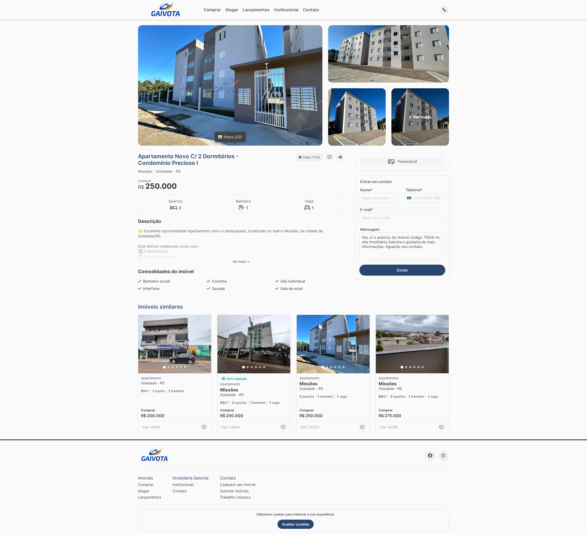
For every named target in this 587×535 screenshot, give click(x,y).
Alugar (231, 9)
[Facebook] (430, 455)
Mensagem (369, 229)
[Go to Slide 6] (185, 367)
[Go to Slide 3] (173, 367)
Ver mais (239, 261)
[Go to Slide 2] (168, 367)
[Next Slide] (206, 344)
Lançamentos (256, 9)
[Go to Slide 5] (181, 367)
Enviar (402, 270)
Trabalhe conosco (235, 497)
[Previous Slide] (143, 344)
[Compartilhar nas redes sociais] (340, 157)
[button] (174, 344)
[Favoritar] (329, 157)
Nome (366, 190)
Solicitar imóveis (234, 491)
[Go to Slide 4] (177, 367)
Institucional (286, 9)
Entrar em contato (376, 181)
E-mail (366, 209)
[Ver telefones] (444, 9)
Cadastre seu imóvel (237, 484)
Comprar (212, 9)
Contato (311, 9)
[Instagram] (443, 455)
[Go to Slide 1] (164, 367)
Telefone (414, 190)
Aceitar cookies (295, 524)
